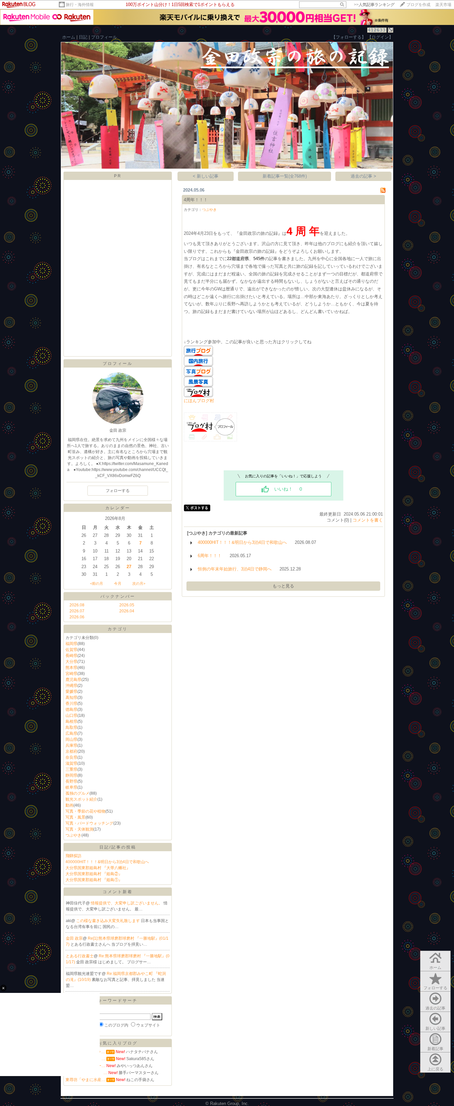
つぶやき (73, 835)
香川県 (71, 703)
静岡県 (71, 775)
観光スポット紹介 (81, 799)
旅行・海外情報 (80, 4)
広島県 (71, 733)
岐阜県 (71, 787)
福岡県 (71, 643)
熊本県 (71, 667)
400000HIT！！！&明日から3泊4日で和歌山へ (107, 862)
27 (129, 566)
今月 (117, 583)
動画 (69, 805)
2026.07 (76, 611)
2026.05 (126, 605)
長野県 (71, 781)
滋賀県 (71, 763)
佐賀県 (71, 649)
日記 (83, 37)
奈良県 (71, 757)
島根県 (71, 721)
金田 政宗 (74, 938)
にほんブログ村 (199, 400)
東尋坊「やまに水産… (85, 1079)
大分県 (71, 661)
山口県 (71, 715)
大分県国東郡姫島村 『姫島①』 (93, 879)
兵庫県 (71, 745)
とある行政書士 (80, 956)
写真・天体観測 (79, 829)
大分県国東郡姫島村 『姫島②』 (93, 873)
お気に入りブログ (118, 1043)
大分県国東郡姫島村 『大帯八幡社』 (97, 868)
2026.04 (126, 611)
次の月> (138, 583)
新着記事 (435, 1048)
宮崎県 (71, 673)
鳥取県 (71, 727)
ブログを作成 (418, 4)
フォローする (435, 988)
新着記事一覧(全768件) (285, 176)
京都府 (71, 751)
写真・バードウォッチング (89, 823)
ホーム (68, 37)
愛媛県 (71, 691)
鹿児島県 (73, 679)
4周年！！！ (196, 199)
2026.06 (76, 617)
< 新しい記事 (205, 176)
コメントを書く (368, 520)
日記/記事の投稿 (117, 847)
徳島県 (71, 709)
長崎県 (71, 655)
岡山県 (71, 739)
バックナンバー (117, 596)
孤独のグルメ (77, 793)
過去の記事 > (363, 176)
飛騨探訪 (73, 856)
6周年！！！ (210, 555)
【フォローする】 (348, 37)
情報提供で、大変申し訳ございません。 (127, 903)
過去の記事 (435, 1008)
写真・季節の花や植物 (85, 811)
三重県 (71, 769)
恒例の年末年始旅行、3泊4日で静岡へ (235, 568)
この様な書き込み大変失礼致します (108, 920)
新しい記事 (435, 1028)
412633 (377, 30)
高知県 (71, 697)
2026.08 (76, 605)
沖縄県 (71, 685)
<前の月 (96, 583)
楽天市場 (443, 4)
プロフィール (104, 37)
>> (374, 4)
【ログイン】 (380, 37)
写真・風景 (75, 817)
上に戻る (435, 1069)
